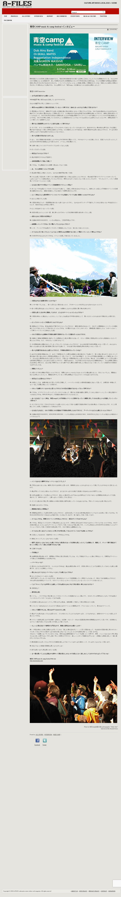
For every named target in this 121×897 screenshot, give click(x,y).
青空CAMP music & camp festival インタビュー (52, 26)
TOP (5, 16)
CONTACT (104, 891)
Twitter (44, 745)
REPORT (50, 16)
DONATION (111, 891)
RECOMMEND (62, 16)
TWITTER (103, 16)
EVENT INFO (75, 16)
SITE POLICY (83, 891)
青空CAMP (56, 734)
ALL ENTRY (26, 16)
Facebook (37, 745)
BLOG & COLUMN (90, 16)
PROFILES (14, 16)
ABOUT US (74, 891)
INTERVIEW (38, 16)
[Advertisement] (15, 60)
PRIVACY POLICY (94, 891)
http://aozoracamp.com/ (36, 661)
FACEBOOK (8, 20)
